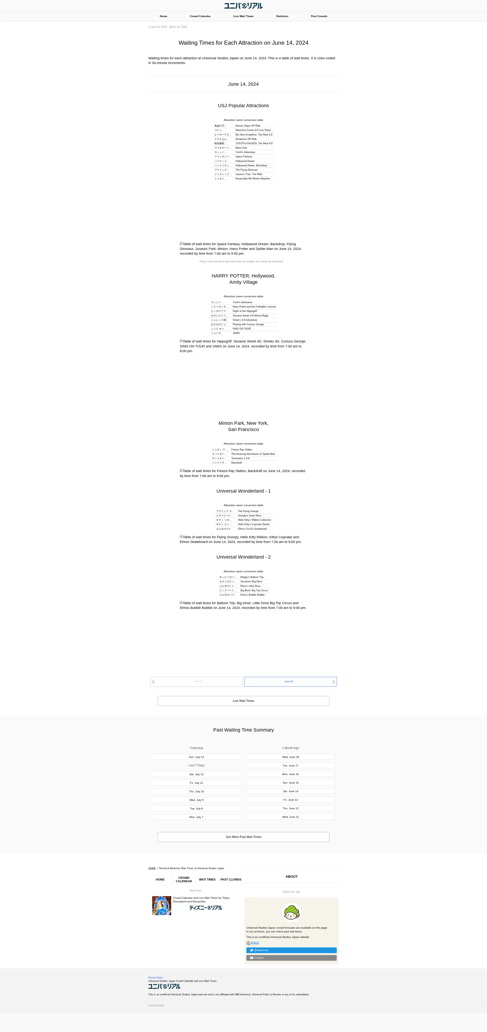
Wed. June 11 (290, 816)
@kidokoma (261, 950)
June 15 (288, 681)
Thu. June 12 (291, 808)
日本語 (255, 942)
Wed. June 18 (290, 757)
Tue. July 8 (196, 808)
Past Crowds (319, 16)
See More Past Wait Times (243, 837)
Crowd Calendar (200, 16)
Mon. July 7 (196, 817)
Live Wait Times (243, 16)
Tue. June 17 (290, 765)
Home (163, 16)
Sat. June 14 (290, 791)
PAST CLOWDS (230, 879)
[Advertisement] (243, 211)
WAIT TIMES (207, 879)
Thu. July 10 (196, 791)
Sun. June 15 (291, 782)
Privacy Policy (155, 977)
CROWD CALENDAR (184, 879)
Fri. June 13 (290, 799)
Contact (258, 957)
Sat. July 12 (196, 774)
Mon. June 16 (290, 774)
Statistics (282, 16)
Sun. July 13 (196, 757)
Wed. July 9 (196, 799)
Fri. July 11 (196, 782)
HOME (160, 879)
